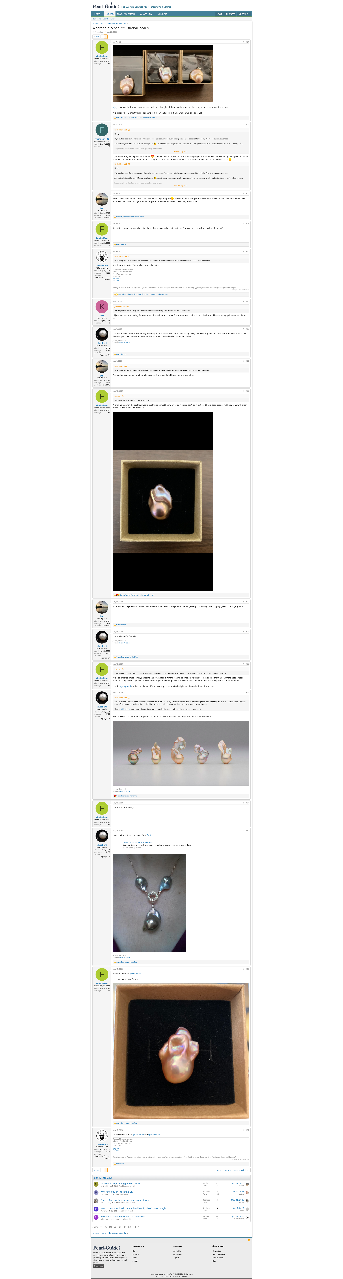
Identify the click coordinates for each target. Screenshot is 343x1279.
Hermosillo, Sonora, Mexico (102, 278)
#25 (247, 251)
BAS (149, 835)
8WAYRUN (184, 1276)
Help (214, 1261)
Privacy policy (217, 1257)
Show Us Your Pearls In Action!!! (137, 842)
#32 (247, 664)
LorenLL (104, 1202)
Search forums (109, 19)
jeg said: (117, 396)
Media (135, 1257)
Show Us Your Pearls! (127, 1202)
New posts (96, 19)
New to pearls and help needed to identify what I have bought (134, 1208)
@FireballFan (154, 1134)
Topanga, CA (105, 355)
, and (130, 217)
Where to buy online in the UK (117, 1191)
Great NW (106, 217)
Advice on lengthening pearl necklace (121, 1183)
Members (162, 14)
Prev (97, 36)
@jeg (115, 107)
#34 (247, 803)
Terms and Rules (218, 1254)
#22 (247, 124)
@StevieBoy (138, 1134)
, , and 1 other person (136, 118)
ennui (242, 1210)
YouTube (116, 281)
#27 (247, 329)
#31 (247, 632)
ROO (102, 1194)
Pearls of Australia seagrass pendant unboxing (125, 1200)
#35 (247, 830)
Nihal (103, 1219)
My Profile (177, 1251)
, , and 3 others (137, 595)
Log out (176, 1257)
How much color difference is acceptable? (123, 1216)
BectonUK (104, 1211)
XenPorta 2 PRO (161, 1276)
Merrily (241, 1202)
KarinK (241, 1186)
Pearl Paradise (124, 343)
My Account (177, 1254)
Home (97, 14)
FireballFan (99, 32)
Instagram (116, 278)
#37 (247, 1130)
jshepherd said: (120, 306)
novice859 (104, 1186)
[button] (102, 14)
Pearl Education (126, 14)
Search (135, 1261)
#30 (247, 602)
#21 (247, 42)
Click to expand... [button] (181, 151)
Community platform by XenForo (171, 1274)
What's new (146, 14)
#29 (247, 391)
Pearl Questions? (125, 1186)
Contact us (216, 1251)
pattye (241, 1194)
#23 (247, 194)
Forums (109, 13)
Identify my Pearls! (126, 1211)
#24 (247, 224)
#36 (247, 969)
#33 (247, 692)
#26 (247, 301)
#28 (247, 361)
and (127, 657)
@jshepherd (125, 686)
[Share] (243, 42)
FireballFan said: (120, 130)
